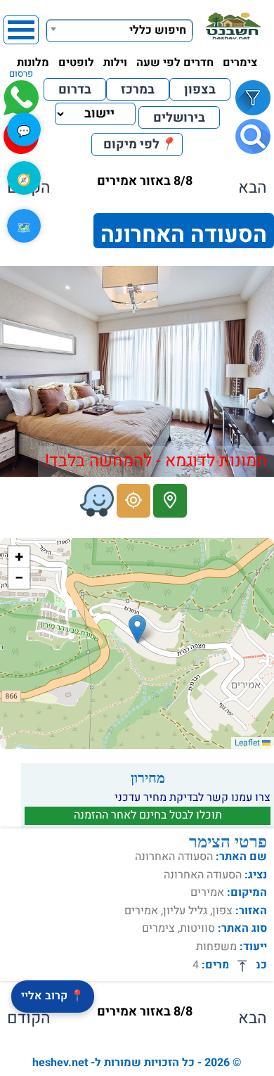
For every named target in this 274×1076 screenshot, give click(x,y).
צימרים (240, 62)
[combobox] (119, 29)
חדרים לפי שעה (175, 62)
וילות (115, 62)
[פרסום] (21, 97)
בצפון (200, 89)
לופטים (76, 62)
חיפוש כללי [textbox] (157, 30)
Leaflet (248, 742)
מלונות (33, 62)
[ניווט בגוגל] (133, 501)
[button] (137, 629)
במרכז (138, 89)
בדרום (74, 89)
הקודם (29, 1018)
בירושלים (179, 117)
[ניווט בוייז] (97, 501)
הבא (252, 188)
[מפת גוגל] (170, 501)
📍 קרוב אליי (52, 995)
